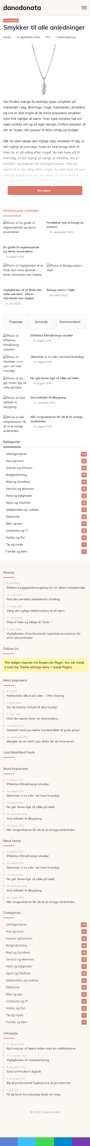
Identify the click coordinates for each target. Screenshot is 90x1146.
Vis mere (44, 190)
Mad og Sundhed (18, 481)
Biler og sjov (14, 523)
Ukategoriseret (11, 20)
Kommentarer (70, 322)
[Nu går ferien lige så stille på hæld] (15, 384)
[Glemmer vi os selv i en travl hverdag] (15, 364)
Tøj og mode (14, 544)
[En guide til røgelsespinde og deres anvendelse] (23, 232)
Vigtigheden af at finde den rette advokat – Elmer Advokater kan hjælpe (22, 294)
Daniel (7, 37)
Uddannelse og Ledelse (22, 509)
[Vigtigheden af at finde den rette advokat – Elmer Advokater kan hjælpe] (23, 274)
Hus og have (15, 461)
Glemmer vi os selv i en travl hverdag (57, 357)
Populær (16, 322)
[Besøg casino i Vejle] (67, 274)
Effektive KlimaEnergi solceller (52, 335)
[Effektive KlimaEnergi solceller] (15, 342)
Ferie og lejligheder (19, 495)
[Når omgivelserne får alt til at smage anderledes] (15, 424)
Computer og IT (17, 530)
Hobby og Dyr (15, 537)
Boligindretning (16, 475)
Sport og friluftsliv (18, 502)
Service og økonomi (20, 488)
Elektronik (12, 516)
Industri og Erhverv (19, 468)
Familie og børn (16, 551)
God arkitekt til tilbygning (48, 397)
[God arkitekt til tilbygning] (15, 404)
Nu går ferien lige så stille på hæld (55, 378)
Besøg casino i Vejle (61, 290)
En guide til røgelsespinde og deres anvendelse (21, 249)
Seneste (41, 322)
